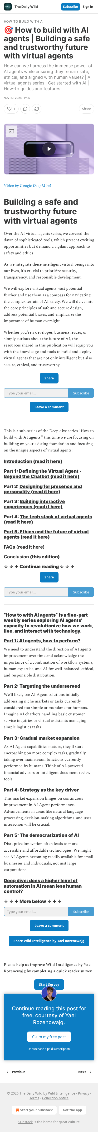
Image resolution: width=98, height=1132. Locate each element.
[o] (49, 149)
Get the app (72, 1110)
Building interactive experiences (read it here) (34, 503)
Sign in (88, 7)
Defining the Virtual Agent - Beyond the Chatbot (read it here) (43, 473)
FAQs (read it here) (24, 547)
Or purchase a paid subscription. (49, 1049)
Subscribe (70, 7)
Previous (18, 1072)
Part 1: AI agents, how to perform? (42, 641)
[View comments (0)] (25, 109)
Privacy (83, 1093)
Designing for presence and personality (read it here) (43, 488)
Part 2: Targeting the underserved (42, 686)
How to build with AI (24, 21)
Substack (25, 1122)
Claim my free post (49, 1036)
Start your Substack (36, 1110)
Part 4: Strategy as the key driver (41, 790)
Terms (34, 1098)
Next (82, 1072)
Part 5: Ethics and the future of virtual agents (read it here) (46, 534)
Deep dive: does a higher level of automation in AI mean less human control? (43, 886)
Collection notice (55, 1098)
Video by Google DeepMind (27, 186)
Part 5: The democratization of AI (41, 835)
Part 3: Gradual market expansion (41, 738)
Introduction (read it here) (33, 461)
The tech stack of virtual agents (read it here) (48, 519)
